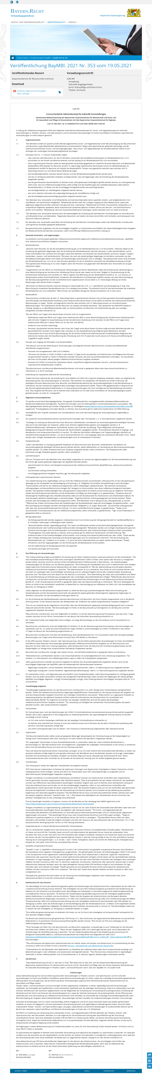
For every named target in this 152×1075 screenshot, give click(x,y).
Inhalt (87, 1071)
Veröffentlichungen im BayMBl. (40, 58)
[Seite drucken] (149, 1060)
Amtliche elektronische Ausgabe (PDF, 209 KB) (31, 92)
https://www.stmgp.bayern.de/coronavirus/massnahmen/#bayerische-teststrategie (59, 804)
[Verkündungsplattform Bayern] (12, 57)
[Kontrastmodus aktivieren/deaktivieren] (11, 2)
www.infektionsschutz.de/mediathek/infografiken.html (108, 406)
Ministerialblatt (56, 22)
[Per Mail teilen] (149, 1055)
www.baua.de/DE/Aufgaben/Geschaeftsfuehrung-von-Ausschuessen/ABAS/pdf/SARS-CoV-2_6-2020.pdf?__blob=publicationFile (76, 937)
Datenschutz (109, 1071)
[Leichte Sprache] (17, 2)
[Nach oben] (149, 1066)
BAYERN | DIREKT (21, 1071)
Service (72, 22)
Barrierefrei (65, 1071)
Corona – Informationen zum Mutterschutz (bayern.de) (90, 946)
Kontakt (43, 1071)
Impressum (131, 1071)
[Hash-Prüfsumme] (59, 92)
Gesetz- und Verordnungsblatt (27, 22)
